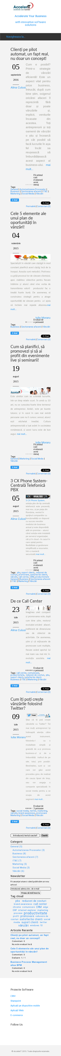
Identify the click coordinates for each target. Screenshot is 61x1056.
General (14, 189)
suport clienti (27, 572)
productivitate (42, 577)
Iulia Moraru (43, 317)
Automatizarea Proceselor (33, 189)
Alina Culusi (18, 87)
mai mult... (22, 434)
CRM (32, 577)
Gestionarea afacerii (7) (25, 857)
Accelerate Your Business (30, 16)
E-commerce (17, 1015)
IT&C (45, 191)
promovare (24, 574)
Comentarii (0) (43, 206)
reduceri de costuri (34, 675)
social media (22, 810)
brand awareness (27, 813)
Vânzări (39, 193)
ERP (15, 910)
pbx (18, 572)
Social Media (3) (21, 867)
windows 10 (36, 925)
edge (45, 907)
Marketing (15, 193)
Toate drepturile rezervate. (38, 1051)
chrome (17, 907)
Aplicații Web (17, 1010)
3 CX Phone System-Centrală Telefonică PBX (29, 485)
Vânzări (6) (18, 871)
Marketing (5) (20, 864)
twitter (33, 810)
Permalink (31, 206)
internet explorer (27, 910)
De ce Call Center (26, 601)
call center (24, 577)
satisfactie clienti (38, 574)
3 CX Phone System (35, 500)
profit (16, 916)
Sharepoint (16, 1001)
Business (15, 191)
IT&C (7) (17, 860)
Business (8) (19, 853)
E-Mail (14, 200)
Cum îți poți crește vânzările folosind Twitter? (27, 703)
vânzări (14, 577)
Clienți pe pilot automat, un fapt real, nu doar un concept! (30, 54)
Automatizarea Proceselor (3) (29, 850)
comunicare (33, 673)
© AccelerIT (17, 1051)
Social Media (28, 193)
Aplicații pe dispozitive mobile (25, 1006)
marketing (42, 810)
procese (18, 913)
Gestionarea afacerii (31, 191)
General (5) (16, 846)
